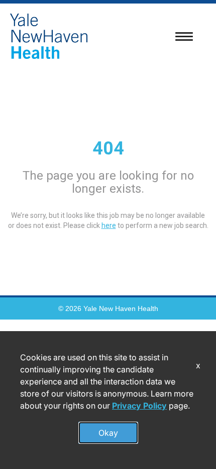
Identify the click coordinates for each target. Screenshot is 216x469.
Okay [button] (108, 433)
